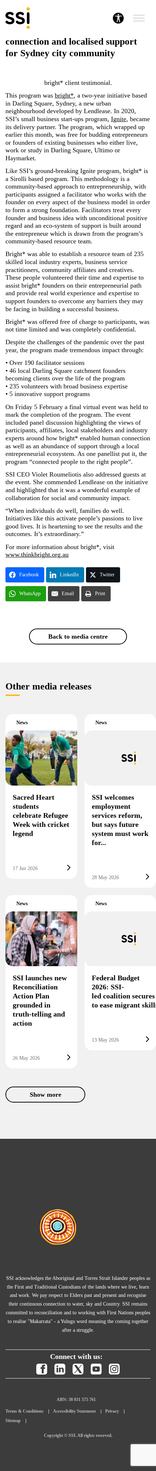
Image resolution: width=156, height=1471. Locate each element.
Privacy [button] (112, 1411)
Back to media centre (78, 636)
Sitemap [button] (13, 1420)
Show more (45, 1094)
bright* (64, 95)
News (22, 722)
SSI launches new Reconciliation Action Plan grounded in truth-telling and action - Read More (41, 981)
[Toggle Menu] (139, 18)
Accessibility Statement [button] (74, 1411)
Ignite (118, 119)
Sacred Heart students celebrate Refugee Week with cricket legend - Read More (41, 796)
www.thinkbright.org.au (37, 554)
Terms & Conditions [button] (24, 1411)
